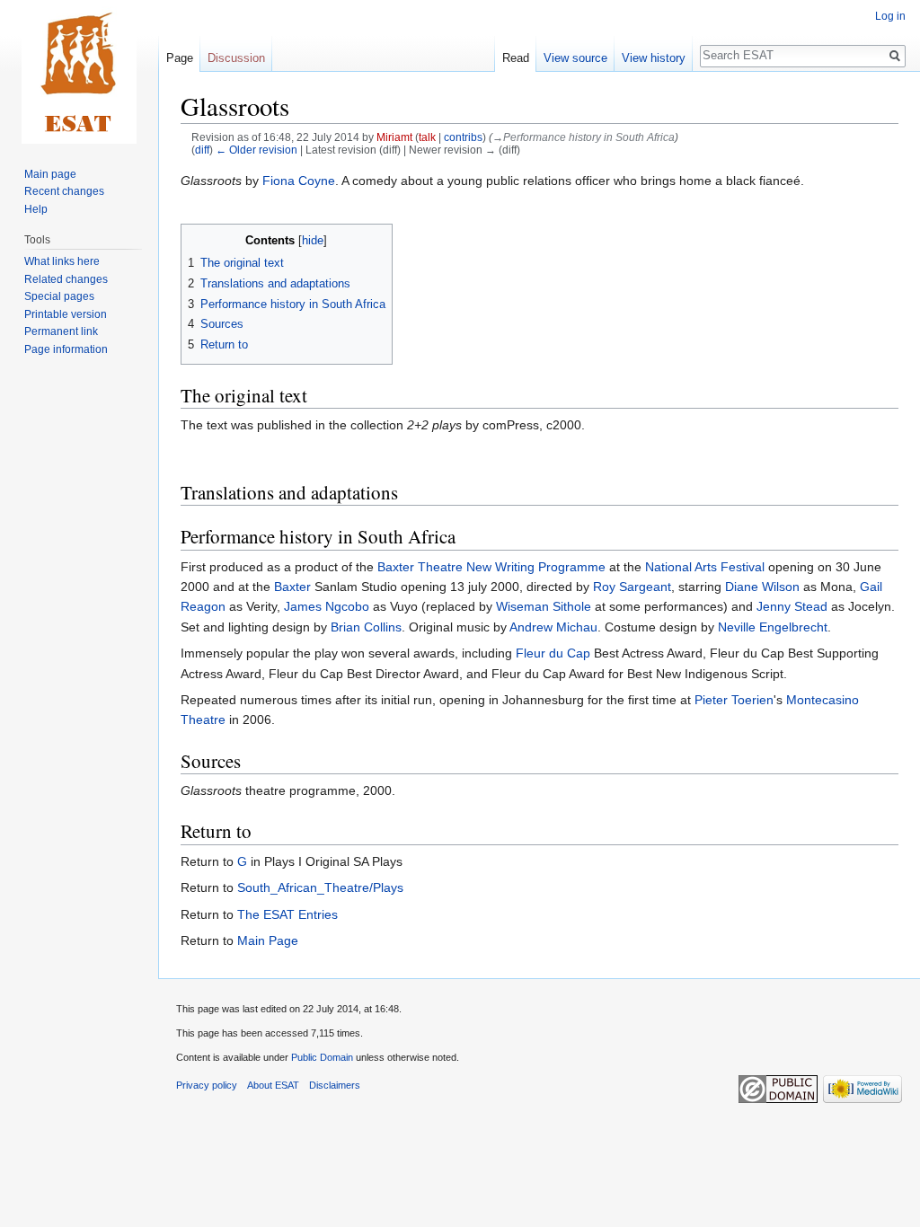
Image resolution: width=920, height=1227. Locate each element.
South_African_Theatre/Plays (320, 887)
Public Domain (322, 1057)
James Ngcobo (326, 606)
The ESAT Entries (287, 914)
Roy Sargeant (632, 586)
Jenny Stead (791, 606)
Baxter (292, 586)
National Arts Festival (705, 567)
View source (575, 58)
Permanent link (61, 331)
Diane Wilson (762, 586)
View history (654, 58)
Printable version (65, 314)
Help (36, 209)
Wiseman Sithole (543, 606)
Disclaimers (334, 1085)
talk (427, 137)
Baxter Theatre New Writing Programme (491, 567)
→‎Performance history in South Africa (583, 137)
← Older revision (256, 149)
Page (179, 58)
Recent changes (64, 191)
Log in (890, 16)
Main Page (267, 940)
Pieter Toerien (734, 700)
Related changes (66, 279)
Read (515, 58)
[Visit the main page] (79, 72)
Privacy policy (206, 1085)
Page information (66, 349)
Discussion (236, 58)
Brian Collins (366, 627)
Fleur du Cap (553, 653)
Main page (50, 174)
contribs (463, 137)
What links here (62, 261)
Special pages (59, 296)
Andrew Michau (553, 627)
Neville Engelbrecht (772, 627)
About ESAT (273, 1085)
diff (202, 149)
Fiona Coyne (298, 180)
